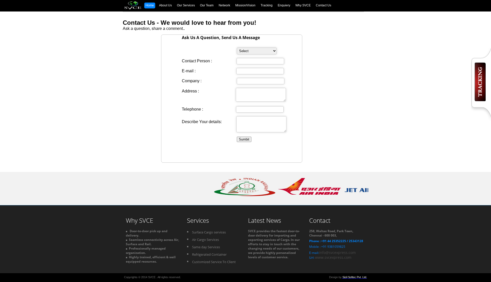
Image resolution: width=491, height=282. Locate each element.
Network (224, 5)
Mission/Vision (245, 5)
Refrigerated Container (209, 254)
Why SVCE (303, 5)
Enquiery (284, 5)
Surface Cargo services (209, 232)
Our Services (186, 5)
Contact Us (323, 5)
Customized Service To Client (214, 262)
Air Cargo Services (205, 239)
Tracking (267, 5)
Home (150, 5)
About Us (165, 5)
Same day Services (206, 247)
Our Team (207, 5)
